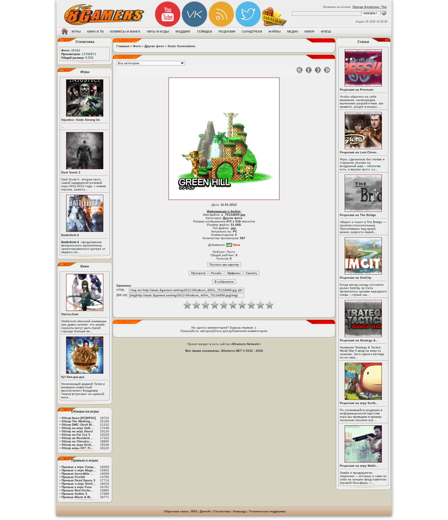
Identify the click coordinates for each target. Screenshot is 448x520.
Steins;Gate (70, 314)
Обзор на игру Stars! (77, 431)
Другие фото (154, 46)
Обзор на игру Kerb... (78, 444)
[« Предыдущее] (308, 72)
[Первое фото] (299, 72)
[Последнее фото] (327, 72)
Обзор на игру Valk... (77, 428)
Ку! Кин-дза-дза (72, 377)
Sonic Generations (181, 46)
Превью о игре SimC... (79, 483)
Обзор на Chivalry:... (77, 441)
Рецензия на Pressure (357, 89)
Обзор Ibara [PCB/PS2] (79, 418)
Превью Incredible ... (77, 473)
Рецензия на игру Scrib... (359, 403)
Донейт (205, 511)
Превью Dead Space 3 (78, 480)
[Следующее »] (318, 72)
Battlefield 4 (70, 235)
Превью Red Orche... (77, 490)
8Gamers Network (245, 344)
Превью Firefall (73, 477)
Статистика (222, 511)
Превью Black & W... (77, 497)
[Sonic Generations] (224, 199)
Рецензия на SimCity (356, 277)
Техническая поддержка (267, 511)
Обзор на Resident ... (77, 438)
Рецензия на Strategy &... (359, 340)
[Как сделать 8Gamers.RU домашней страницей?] (64, 32)
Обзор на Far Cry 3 (76, 434)
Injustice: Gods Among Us (80, 119)
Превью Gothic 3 (74, 493)
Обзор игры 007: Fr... (77, 448)
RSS (194, 511)
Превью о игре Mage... (79, 470)
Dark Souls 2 (70, 172)
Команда (239, 511)
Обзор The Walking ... (78, 421)
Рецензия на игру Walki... (359, 465)
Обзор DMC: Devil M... (78, 424)
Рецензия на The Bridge (358, 215)
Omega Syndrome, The (370, 7)
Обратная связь (176, 511)
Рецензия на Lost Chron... (359, 152)
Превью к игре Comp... (79, 467)
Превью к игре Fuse (77, 487)
